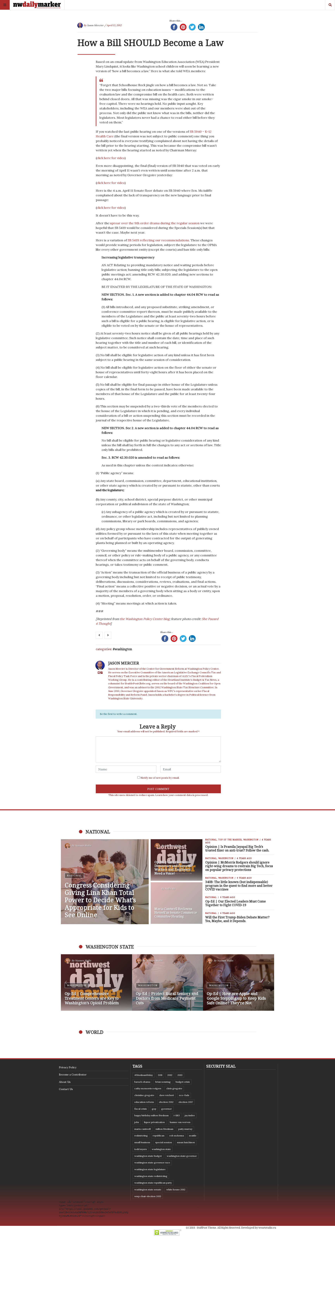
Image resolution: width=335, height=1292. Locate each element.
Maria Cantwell (142, 1128)
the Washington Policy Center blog (144, 619)
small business (142, 1142)
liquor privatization (154, 1122)
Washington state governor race (152, 1162)
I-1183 (177, 1115)
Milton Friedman (164, 1128)
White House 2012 (175, 1189)
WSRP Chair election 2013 (147, 1196)
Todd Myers (140, 1149)
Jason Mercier (95, 25)
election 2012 (166, 1102)
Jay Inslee (190, 1115)
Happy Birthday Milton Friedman (151, 1115)
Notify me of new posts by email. (160, 777)
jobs (136, 1122)
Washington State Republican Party (153, 1182)
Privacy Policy (67, 1067)
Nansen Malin (83, 845)
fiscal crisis (140, 1108)
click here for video (111, 158)
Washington (123, 649)
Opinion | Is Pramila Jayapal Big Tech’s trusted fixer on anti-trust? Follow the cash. (237, 848)
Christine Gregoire (144, 1095)
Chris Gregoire (174, 1088)
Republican (158, 1135)
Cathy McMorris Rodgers (147, 1088)
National (74, 875)
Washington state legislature (150, 1169)
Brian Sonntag (163, 1081)
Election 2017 (186, 1102)
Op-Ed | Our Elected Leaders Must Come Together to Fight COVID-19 (235, 903)
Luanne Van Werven (180, 1122)
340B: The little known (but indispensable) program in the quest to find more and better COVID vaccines (239, 885)
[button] (66, 982)
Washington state (161, 1149)
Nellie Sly (170, 888)
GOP (154, 1108)
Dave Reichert (166, 1095)
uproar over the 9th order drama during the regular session (154, 223)
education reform (144, 1102)
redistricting (141, 1135)
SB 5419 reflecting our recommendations (158, 240)
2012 (169, 1075)
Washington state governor (182, 1155)
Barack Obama (142, 1081)
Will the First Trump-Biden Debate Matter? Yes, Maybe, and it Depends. (237, 919)
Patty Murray (185, 1128)
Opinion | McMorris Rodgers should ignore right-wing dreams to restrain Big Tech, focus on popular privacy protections (239, 866)
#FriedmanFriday (143, 1075)
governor (166, 1108)
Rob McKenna (176, 1135)
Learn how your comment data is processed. (181, 795)
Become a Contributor (72, 1074)
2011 (160, 1075)
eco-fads (184, 1095)
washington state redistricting (150, 1176)
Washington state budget (148, 1155)
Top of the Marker (230, 839)
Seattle (192, 1135)
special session (163, 1142)
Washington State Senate (147, 1189)
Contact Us (66, 1089)
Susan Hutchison (186, 1142)
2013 (179, 1075)
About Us (65, 1082)
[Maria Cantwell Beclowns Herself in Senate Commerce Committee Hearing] (177, 903)
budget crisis (183, 1081)
